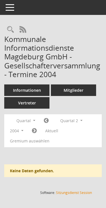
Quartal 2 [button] (69, 120)
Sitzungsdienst (74, 192)
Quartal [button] (24, 120)
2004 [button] (15, 130)
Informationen (27, 90)
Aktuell (51, 130)
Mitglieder (73, 90)
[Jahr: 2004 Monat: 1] (46, 121)
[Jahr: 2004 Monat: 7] (34, 131)
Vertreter (27, 103)
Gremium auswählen (29, 141)
